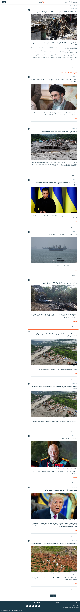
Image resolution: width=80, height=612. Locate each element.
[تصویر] (12, 2)
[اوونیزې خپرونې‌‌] (8, 2)
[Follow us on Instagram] (30, 606)
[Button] (73, 68)
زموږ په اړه (57, 605)
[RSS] (27, 606)
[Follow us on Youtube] (33, 606)
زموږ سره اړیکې (75, 605)
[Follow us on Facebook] (39, 606)
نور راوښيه (53, 596)
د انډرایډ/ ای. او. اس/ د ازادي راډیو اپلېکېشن (70, 607)
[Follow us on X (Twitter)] (36, 606)
